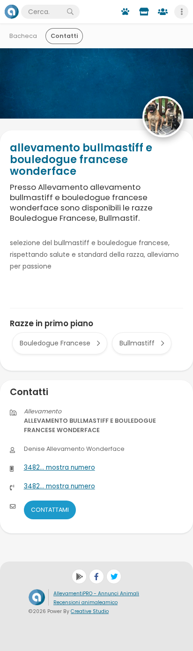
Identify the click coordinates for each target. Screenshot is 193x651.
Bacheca (23, 36)
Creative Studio (90, 611)
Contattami (50, 510)
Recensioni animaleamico (85, 602)
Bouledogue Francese (55, 343)
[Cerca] (70, 12)
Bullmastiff (137, 343)
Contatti (64, 36)
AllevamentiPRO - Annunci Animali (96, 593)
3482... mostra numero (59, 467)
